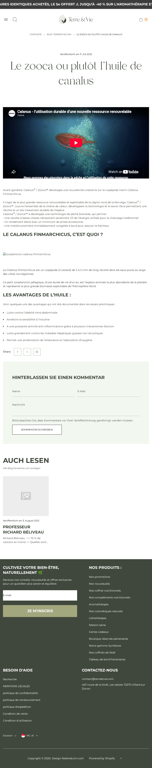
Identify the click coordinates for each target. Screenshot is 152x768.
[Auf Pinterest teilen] (37, 352)
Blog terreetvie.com (59, 34)
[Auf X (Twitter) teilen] (27, 352)
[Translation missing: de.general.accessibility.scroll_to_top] (121, 758)
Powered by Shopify (102, 758)
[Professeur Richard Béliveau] (26, 496)
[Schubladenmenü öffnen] (6, 19)
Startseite (36, 34)
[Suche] (15, 19)
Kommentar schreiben (37, 429)
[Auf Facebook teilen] (17, 352)
